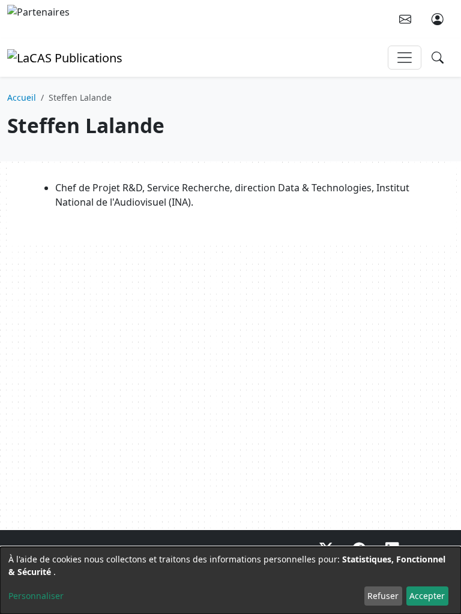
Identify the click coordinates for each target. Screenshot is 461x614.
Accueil (21, 97)
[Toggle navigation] (404, 58)
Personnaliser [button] (36, 595)
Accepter (427, 595)
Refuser (383, 595)
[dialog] (230, 580)
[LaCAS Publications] (64, 57)
